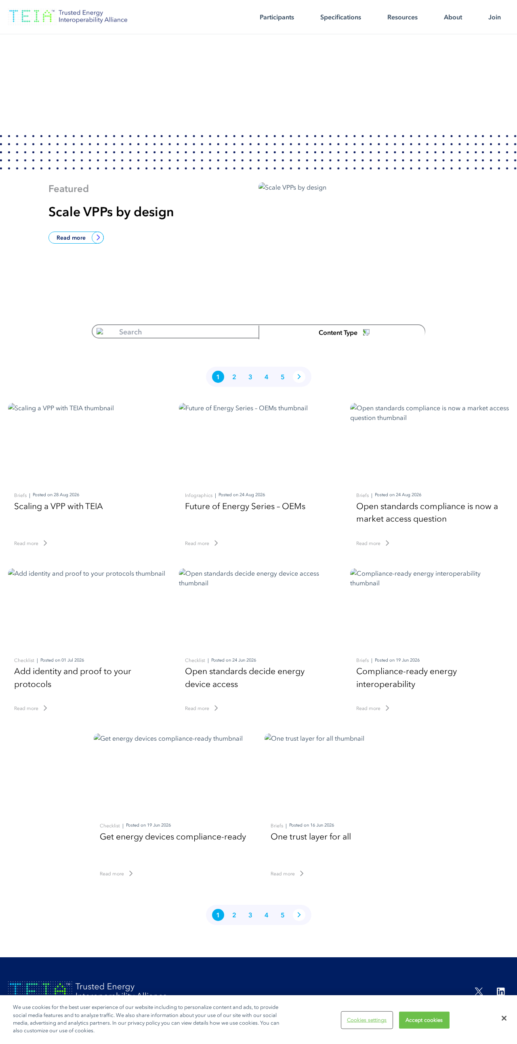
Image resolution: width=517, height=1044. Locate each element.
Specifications (340, 17)
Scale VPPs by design (111, 211)
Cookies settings (367, 1020)
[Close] (504, 1018)
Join (494, 17)
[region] (258, 1019)
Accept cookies (424, 1020)
